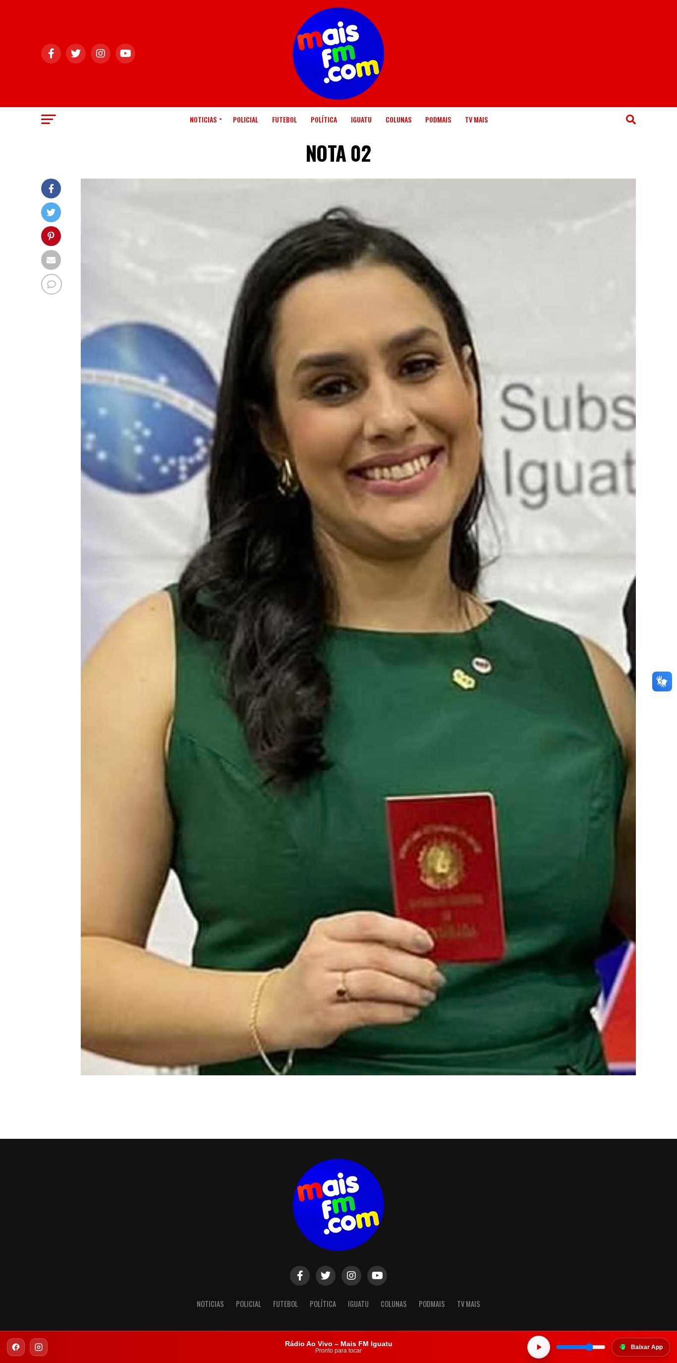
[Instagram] (39, 1347)
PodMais (438, 119)
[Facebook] (16, 1347)
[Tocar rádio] (538, 1347)
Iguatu (361, 119)
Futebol (284, 119)
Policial (245, 119)
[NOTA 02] (358, 1072)
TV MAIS (476, 119)
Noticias (203, 119)
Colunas (398, 119)
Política (324, 119)
